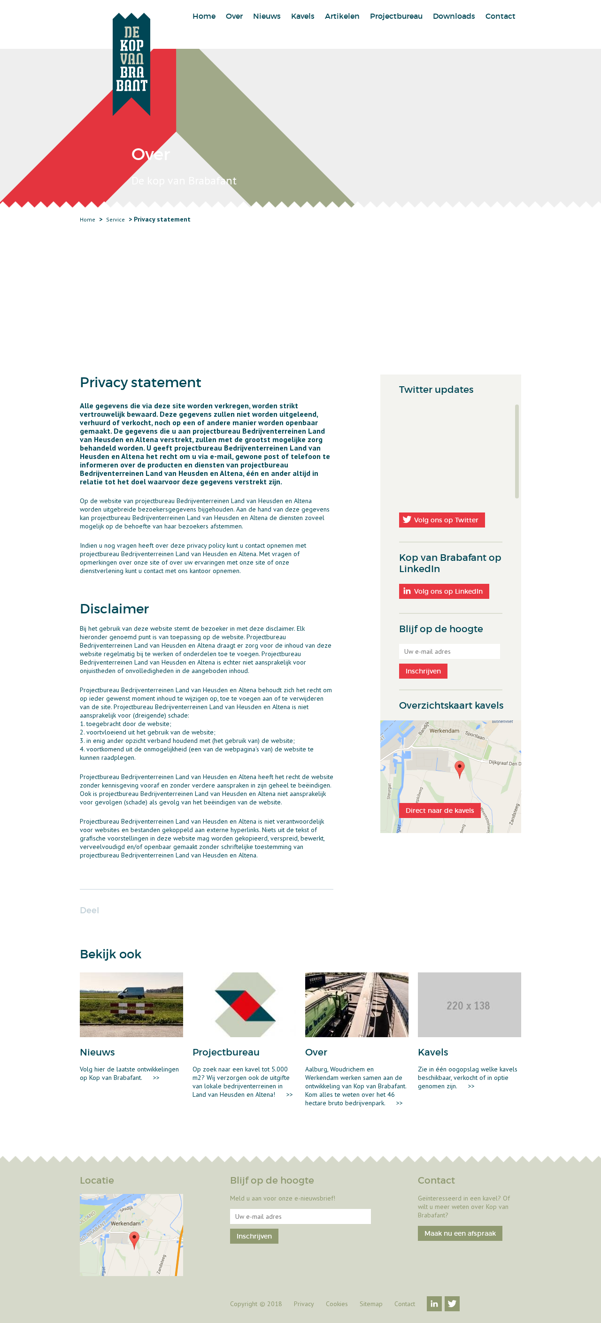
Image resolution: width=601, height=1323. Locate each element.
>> (156, 1077)
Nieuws (267, 16)
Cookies (337, 1304)
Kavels (303, 16)
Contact (500, 16)
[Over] (356, 1004)
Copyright (243, 1304)
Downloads (454, 16)
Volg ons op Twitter (446, 520)
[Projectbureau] (244, 1004)
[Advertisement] (300, 304)
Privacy (304, 1304)
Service (115, 219)
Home (204, 16)
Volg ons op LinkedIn (448, 591)
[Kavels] (469, 1004)
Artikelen (342, 16)
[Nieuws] (131, 1004)
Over (234, 16)
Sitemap (371, 1304)
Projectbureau (396, 16)
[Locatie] (131, 1235)
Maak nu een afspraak (460, 1233)
